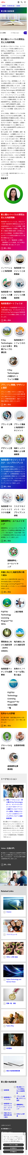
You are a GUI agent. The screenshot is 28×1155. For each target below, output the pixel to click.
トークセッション (15, 32)
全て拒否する (13, 1148)
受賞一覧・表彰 (11, 1003)
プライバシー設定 (13, 1144)
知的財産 (6, 1090)
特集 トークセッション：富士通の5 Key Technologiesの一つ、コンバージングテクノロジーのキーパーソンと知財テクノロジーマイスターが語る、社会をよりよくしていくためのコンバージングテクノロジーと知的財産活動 (14, 809)
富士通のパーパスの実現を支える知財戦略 (21, 1090)
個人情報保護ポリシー (6, 1128)
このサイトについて (6, 1125)
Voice (25, 32)
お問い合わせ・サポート (7, 1132)
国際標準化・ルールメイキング (21, 1107)
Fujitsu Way (10, 1026)
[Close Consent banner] (24, 1133)
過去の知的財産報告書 (13, 1071)
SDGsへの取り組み (12, 957)
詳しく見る (7, 248)
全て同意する (13, 1151)
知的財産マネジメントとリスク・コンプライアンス (8, 1107)
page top (24, 1129)
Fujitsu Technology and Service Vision (13, 981)
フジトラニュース (11, 934)
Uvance (8, 912)
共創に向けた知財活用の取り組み (8, 1115)
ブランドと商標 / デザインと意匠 (21, 1098)
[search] (22, 2)
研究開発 (9, 1048)
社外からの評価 (21, 1115)
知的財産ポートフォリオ (8, 1098)
